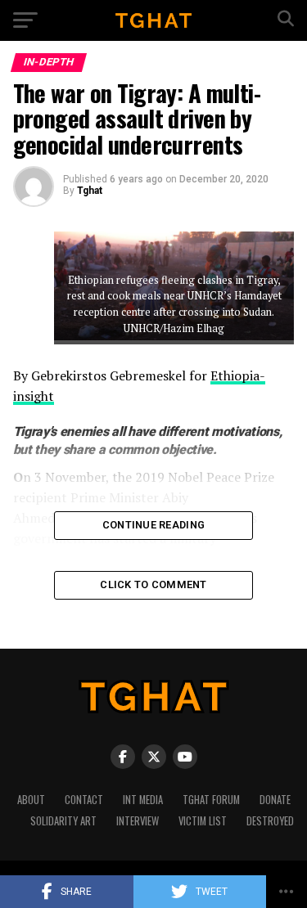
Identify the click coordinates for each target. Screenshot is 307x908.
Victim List (202, 821)
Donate (275, 799)
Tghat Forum (211, 799)
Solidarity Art (63, 821)
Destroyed (270, 821)
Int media (143, 799)
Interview (137, 821)
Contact (84, 799)
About (31, 799)
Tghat (89, 190)
